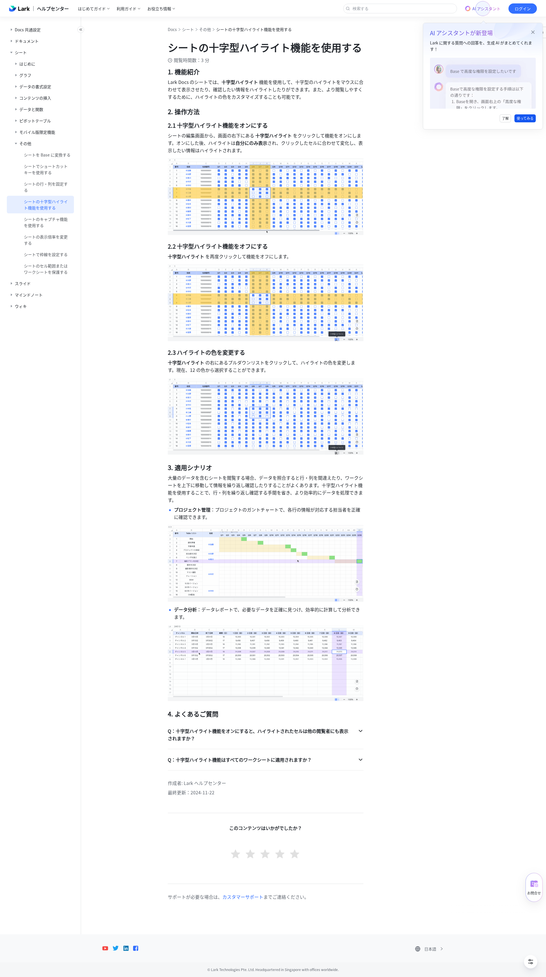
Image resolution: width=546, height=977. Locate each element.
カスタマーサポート (242, 896)
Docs (172, 29)
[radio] (236, 855)
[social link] (107, 948)
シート (188, 29)
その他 (205, 29)
